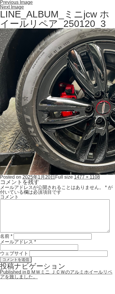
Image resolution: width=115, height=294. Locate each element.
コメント (9, 196)
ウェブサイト (14, 253)
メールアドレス (18, 241)
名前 (6, 236)
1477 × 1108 (87, 177)
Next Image (12, 6)
